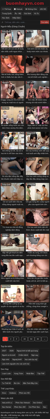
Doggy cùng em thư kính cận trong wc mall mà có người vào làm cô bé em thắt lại (12, 101)
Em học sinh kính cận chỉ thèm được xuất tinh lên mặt (37, 228)
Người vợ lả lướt (8, 355)
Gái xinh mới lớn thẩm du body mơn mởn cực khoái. (37, 50)
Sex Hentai (6, 407)
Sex (44, 407)
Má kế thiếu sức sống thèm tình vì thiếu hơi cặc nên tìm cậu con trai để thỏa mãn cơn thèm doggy (12, 75)
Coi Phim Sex (34, 407)
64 (31, 339)
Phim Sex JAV (20, 407)
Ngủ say (34, 355)
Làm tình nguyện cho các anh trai (15, 364)
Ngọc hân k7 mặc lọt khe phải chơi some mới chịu (37, 126)
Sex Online (37, 403)
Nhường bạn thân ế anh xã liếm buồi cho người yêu (12, 330)
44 (25, 339)
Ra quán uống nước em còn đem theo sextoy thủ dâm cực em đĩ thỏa (12, 126)
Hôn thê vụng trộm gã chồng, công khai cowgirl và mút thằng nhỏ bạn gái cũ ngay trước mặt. (37, 305)
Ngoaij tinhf (17, 359)
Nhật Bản (30, 373)
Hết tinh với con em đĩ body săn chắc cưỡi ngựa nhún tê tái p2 (12, 50)
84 (38, 339)
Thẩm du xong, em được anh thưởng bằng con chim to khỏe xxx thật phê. (37, 254)
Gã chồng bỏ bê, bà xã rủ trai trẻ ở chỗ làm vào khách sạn (12, 152)
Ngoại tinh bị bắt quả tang (27, 351)
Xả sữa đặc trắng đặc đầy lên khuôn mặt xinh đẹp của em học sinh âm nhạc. (12, 177)
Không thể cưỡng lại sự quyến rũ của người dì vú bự (12, 305)
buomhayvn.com (25, 3)
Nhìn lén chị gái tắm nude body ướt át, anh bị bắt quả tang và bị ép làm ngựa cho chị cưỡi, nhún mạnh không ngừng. (37, 279)
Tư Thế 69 (6, 383)
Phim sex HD (24, 393)
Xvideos (12, 393)
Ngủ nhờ (5, 359)
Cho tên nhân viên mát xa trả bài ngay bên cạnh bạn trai (37, 330)
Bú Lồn (17, 383)
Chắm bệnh (23, 355)
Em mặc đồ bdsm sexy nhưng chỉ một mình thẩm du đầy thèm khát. (37, 101)
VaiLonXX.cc (7, 403)
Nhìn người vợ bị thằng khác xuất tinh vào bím (12, 279)
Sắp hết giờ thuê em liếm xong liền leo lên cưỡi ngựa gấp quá (13, 254)
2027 (4, 351)
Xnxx (4, 393)
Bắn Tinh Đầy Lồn (30, 383)
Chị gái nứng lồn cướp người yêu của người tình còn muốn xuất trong (37, 203)
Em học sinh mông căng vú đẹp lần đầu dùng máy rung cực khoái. (37, 177)
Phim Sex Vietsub (23, 403)
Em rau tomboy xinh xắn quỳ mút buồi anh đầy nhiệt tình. (37, 152)
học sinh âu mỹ (31, 359)
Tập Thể (40, 373)
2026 (11, 351)
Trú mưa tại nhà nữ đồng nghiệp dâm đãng (12, 228)
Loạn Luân (6, 373)
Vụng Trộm (18, 373)
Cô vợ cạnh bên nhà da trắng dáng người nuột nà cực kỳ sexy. (12, 203)
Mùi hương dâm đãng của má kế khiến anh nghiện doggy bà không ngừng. (37, 75)
